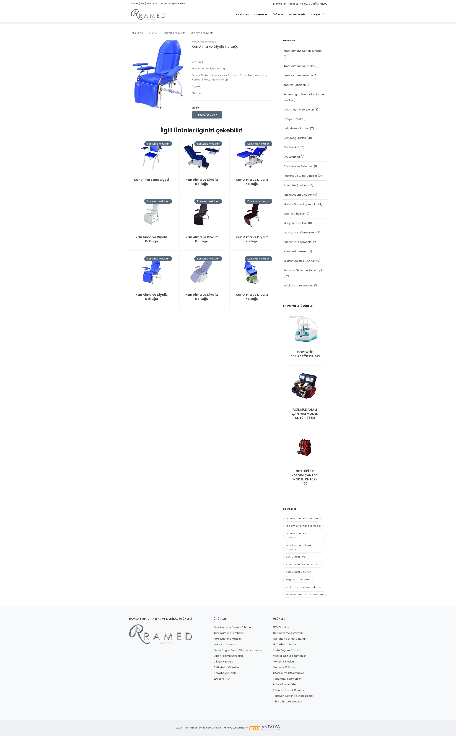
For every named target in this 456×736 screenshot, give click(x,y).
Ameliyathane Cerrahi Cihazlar (303, 51)
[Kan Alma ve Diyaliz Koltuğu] (157, 75)
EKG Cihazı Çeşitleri (299, 572)
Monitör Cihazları (294, 213)
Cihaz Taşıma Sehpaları (299, 109)
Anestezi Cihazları (295, 85)
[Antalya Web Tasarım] (264, 727)
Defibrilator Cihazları (296, 128)
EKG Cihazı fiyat (296, 556)
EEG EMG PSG (292, 147)
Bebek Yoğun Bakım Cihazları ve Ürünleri (238, 650)
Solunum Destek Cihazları (299, 261)
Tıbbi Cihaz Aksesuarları (298, 285)
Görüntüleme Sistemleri (298, 166)
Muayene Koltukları (174, 32)
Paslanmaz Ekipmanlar (298, 242)
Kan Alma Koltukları (202, 32)
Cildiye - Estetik (293, 119)
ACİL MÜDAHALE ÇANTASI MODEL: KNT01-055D (305, 413)
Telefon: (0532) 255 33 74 (143, 3)
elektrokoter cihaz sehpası (304, 587)
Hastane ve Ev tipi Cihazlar (300, 176)
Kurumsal (260, 14)
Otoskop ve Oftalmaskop (300, 232)
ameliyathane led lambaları (304, 594)
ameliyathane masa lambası (299, 535)
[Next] (182, 74)
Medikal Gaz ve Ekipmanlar (300, 204)
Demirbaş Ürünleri (295, 138)
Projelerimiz (297, 14)
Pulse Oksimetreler (295, 251)
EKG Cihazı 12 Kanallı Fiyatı (303, 564)
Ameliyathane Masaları (298, 75)
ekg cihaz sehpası (298, 579)
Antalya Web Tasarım (236, 727)
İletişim (315, 14)
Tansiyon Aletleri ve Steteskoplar (304, 270)
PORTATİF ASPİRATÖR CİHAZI (305, 354)
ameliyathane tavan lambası (299, 547)
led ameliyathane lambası (303, 526)
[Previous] (132, 74)
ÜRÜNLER (278, 14)
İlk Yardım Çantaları (296, 185)
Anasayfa (242, 14)
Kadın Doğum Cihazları (298, 194)
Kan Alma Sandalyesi (151, 179)
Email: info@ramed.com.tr (175, 3)
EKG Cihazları (292, 157)
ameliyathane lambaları (302, 518)
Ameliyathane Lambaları (299, 66)
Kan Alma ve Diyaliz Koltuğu (215, 46)
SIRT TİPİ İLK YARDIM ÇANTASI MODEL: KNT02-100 (305, 477)
